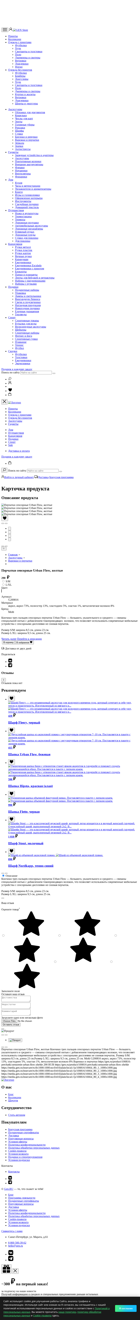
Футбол (19, 348)
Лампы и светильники (28, 296)
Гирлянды (21, 314)
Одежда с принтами (19, 42)
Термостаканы (23, 216)
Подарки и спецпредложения (25, 1157)
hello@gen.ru (15, 1245)
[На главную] (7, 1079)
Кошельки (21, 115)
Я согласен (125, 1308)
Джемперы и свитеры (27, 57)
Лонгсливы (21, 79)
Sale (10, 445)
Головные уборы (24, 124)
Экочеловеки (22, 363)
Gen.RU (8, 1188)
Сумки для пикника (26, 237)
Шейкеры (20, 329)
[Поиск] (9, 379)
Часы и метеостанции (27, 185)
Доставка (43, 477)
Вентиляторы (23, 173)
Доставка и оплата (19, 450)
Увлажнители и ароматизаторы (33, 188)
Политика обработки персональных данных (34, 1147)
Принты (13, 36)
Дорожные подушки (27, 222)
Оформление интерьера (29, 198)
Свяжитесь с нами (12, 1231)
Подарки (13, 286)
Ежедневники (23, 262)
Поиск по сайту (10, 372)
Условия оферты (17, 1141)
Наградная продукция (28, 305)
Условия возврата (18, 1153)
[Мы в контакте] (10, 1178)
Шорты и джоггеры (26, 103)
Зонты (18, 121)
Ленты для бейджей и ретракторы (34, 277)
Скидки (12, 351)
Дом (10, 179)
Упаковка (20, 293)
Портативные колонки (28, 161)
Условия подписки (19, 1160)
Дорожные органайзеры (29, 228)
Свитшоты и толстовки (28, 51)
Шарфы (19, 130)
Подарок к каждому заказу (16, 369)
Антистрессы (23, 149)
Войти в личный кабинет (19, 477)
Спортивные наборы (27, 332)
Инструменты (23, 201)
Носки (19, 66)
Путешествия (16, 210)
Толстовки (21, 357)
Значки (19, 146)
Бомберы (20, 76)
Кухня (18, 182)
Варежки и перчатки (27, 139)
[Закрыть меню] (4, 402)
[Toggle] (3, 680)
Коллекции (14, 39)
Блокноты (21, 271)
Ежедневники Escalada (28, 265)
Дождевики (22, 63)
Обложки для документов (30, 112)
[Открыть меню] (4, 30)
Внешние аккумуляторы (29, 164)
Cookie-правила (17, 1150)
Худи (18, 48)
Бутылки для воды (26, 323)
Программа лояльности (21, 1197)
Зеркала (19, 143)
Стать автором (16, 1114)
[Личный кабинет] (11, 30)
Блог (11, 1094)
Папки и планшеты (26, 274)
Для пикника (22, 241)
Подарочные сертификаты (23, 1132)
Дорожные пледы (25, 234)
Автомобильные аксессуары (31, 225)
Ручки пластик (23, 250)
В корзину (8, 642)
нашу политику (67, 1312)
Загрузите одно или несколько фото (22, 1017)
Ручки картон (23, 253)
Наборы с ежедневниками (30, 280)
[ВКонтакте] (10, 661)
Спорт (12, 317)
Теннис (19, 345)
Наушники (21, 170)
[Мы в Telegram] (10, 1183)
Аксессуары (15, 109)
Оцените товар (10, 909)
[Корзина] (10, 394)
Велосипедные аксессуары (30, 326)
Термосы (20, 219)
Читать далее (8, 638)
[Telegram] (10, 666)
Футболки (21, 45)
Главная (13, 554)
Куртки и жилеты (25, 94)
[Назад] (3, 548)
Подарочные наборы (27, 289)
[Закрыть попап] (2, 898)
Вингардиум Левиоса (27, 299)
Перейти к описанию (29, 638)
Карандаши (21, 259)
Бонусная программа (61, 477)
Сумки (19, 133)
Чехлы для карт (24, 118)
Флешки (20, 167)
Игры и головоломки (27, 195)
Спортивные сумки (26, 338)
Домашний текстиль (27, 207)
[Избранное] (10, 390)
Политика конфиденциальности (27, 1144)
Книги (19, 192)
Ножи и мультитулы (26, 213)
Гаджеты (13, 152)
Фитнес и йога (23, 335)
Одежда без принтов (20, 69)
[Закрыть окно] (6, 1269)
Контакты (14, 1171)
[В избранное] (4, 518)
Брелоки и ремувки (26, 136)
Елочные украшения (27, 311)
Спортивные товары (27, 320)
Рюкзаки (20, 127)
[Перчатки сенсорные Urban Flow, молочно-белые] (1, 590)
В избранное (23, 642)
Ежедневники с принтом (29, 268)
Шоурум (13, 1100)
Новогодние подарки (27, 308)
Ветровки (20, 60)
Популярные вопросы (21, 1138)
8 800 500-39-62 (17, 1242)
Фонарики (21, 176)
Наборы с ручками (26, 283)
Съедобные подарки (27, 204)
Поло (18, 54)
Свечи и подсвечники (28, 302)
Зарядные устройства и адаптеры (34, 155)
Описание (11, 875)
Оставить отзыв (11, 1024)
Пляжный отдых (24, 231)
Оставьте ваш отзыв (13, 994)
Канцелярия (15, 244)
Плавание (20, 342)
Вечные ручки (23, 256)
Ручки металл (23, 247)
